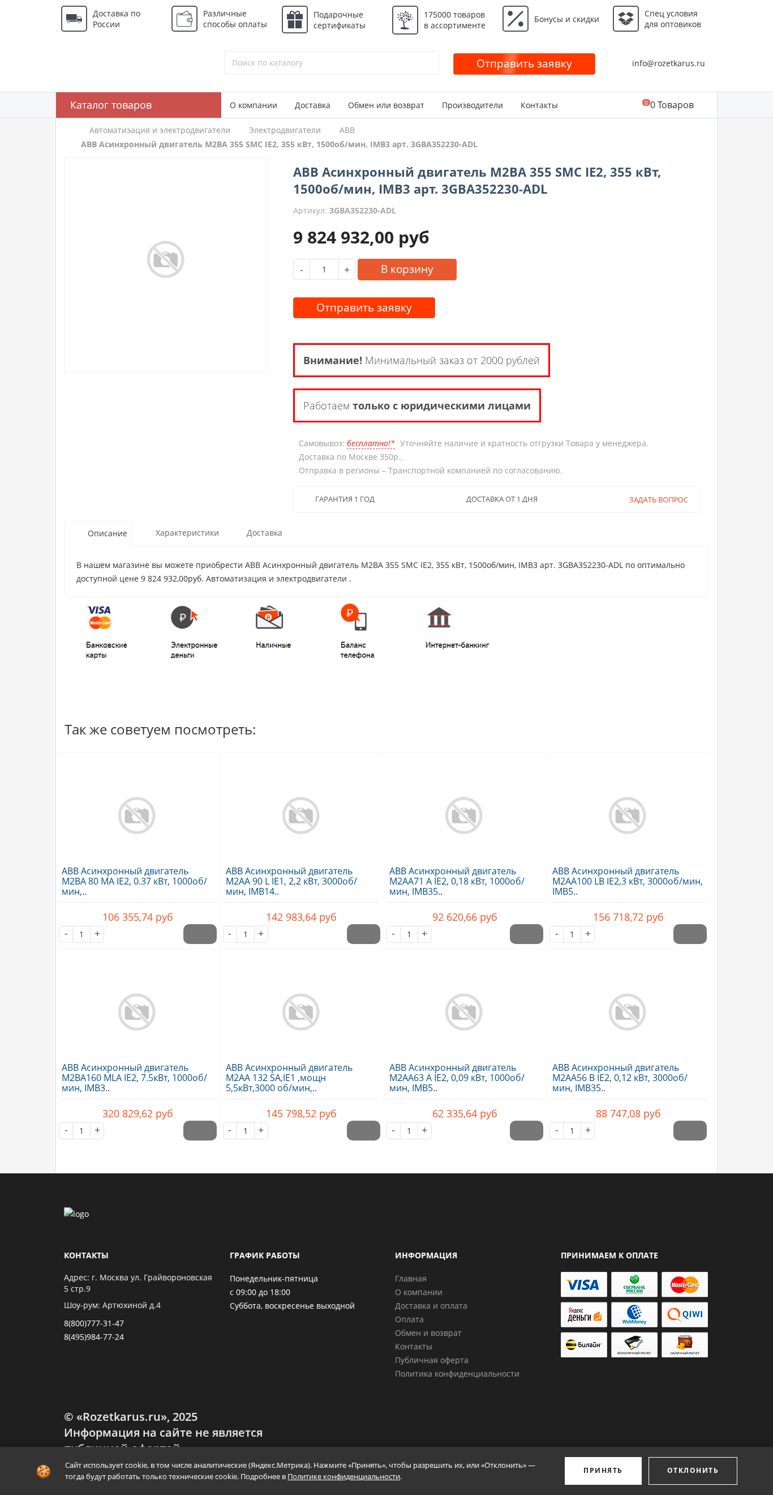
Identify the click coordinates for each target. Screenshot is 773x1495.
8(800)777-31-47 (94, 1323)
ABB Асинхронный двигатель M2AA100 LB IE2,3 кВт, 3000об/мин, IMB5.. (627, 881)
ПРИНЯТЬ (603, 1470)
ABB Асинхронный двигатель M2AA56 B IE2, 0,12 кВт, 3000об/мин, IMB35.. (620, 1077)
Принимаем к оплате (609, 1255)
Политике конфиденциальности (343, 1476)
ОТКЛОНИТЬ (693, 1470)
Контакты (539, 105)
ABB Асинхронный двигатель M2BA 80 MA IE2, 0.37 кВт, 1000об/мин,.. (134, 881)
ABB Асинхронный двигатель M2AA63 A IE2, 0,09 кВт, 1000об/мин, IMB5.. (457, 1077)
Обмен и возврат (428, 1332)
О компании (253, 105)
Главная (411, 1278)
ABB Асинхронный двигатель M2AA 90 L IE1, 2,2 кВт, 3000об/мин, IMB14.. (291, 881)
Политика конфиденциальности (457, 1373)
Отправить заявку (524, 63)
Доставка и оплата (431, 1305)
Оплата (409, 1319)
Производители (472, 105)
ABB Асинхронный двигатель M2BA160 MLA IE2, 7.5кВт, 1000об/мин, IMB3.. (134, 1077)
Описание (107, 533)
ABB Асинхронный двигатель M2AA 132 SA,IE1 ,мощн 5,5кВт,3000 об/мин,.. (289, 1077)
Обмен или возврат (386, 105)
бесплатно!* (371, 443)
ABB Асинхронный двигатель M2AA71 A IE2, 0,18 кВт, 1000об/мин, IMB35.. (457, 881)
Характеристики (187, 533)
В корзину (407, 269)
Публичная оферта (432, 1360)
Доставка (312, 105)
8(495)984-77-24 (94, 1336)
